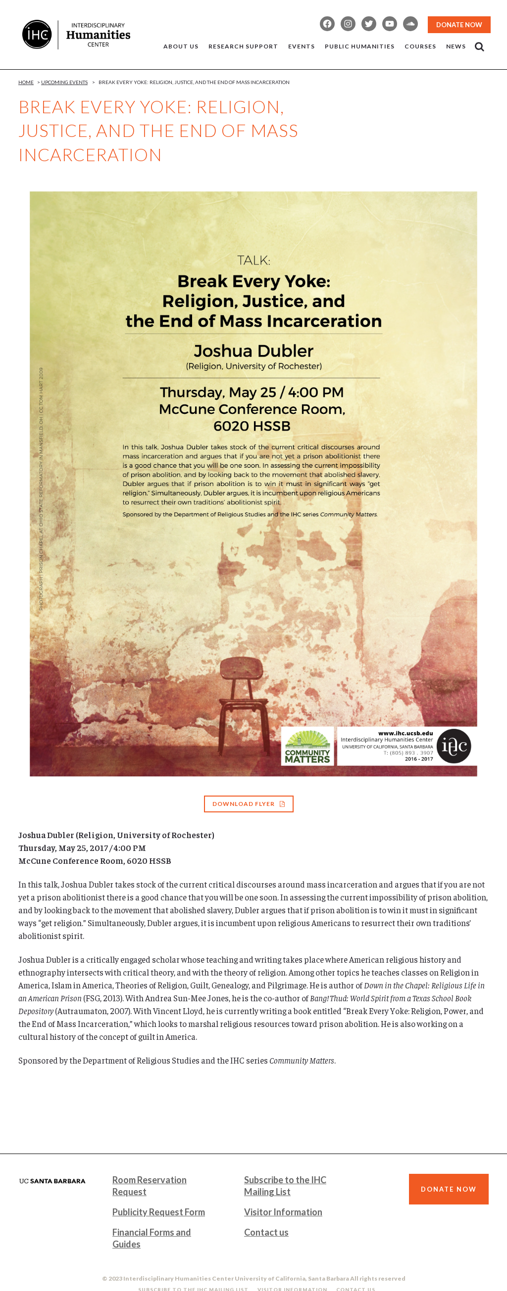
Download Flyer (243, 803)
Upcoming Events (64, 82)
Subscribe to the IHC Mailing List (285, 1185)
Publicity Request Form (158, 1211)
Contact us (266, 1232)
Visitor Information (283, 1211)
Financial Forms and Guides (151, 1238)
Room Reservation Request (149, 1185)
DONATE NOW (459, 25)
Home (26, 82)
